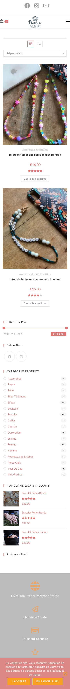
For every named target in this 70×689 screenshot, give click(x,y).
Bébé (11, 390)
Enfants (12, 438)
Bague (11, 384)
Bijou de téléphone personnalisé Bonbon (35, 154)
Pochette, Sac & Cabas (20, 456)
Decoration (14, 432)
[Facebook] (9, 356)
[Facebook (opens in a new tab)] (25, 5)
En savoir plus (47, 681)
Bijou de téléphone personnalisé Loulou (35, 279)
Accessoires (27, 149)
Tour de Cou (15, 468)
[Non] (65, 674)
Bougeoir (13, 408)
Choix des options (35, 178)
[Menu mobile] (68, 21)
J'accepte (18, 681)
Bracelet (12, 414)
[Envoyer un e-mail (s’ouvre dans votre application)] (44, 5)
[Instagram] (21, 356)
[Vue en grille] (30, 44)
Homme (12, 450)
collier (11, 420)
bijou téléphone (41, 149)
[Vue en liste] (39, 44)
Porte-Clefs (14, 462)
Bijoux (48, 274)
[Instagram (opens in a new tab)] (34, 5)
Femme (12, 444)
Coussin (12, 426)
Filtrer (58, 334)
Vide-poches (15, 474)
